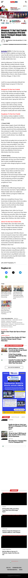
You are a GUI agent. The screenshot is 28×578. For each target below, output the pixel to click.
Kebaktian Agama (11, 321)
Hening (3, 321)
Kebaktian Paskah (6, 322)
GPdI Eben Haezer (17, 320)
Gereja (16, 318)
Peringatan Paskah (7, 325)
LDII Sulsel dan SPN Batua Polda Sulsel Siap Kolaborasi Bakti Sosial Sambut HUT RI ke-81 (18, 295)
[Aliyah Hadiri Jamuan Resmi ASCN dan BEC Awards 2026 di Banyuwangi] (6, 288)
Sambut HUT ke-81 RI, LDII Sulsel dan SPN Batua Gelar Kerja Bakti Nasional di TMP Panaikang (6, 310)
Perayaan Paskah (19, 324)
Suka (14, 325)
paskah (12, 324)
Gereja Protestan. (7, 320)
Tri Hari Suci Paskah (7, 326)
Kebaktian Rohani (17, 322)
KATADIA (4, 51)
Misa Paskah (5, 324)
